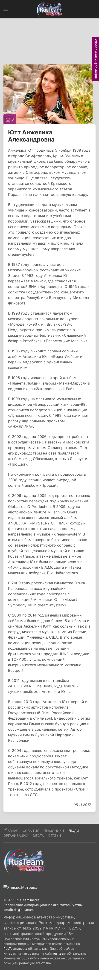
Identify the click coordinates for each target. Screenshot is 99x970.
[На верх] (6, 829)
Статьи (54, 835)
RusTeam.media (27, 900)
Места (38, 835)
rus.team (59, 953)
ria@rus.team (24, 910)
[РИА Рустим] (24, 861)
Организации (15, 835)
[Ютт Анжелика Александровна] (48, 94)
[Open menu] (6, 9)
